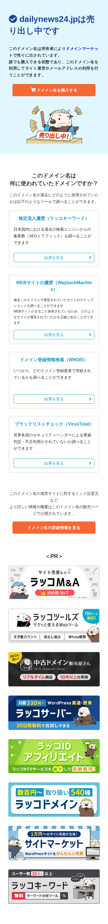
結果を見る (54, 257)
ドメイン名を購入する (57, 90)
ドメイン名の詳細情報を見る (53, 527)
